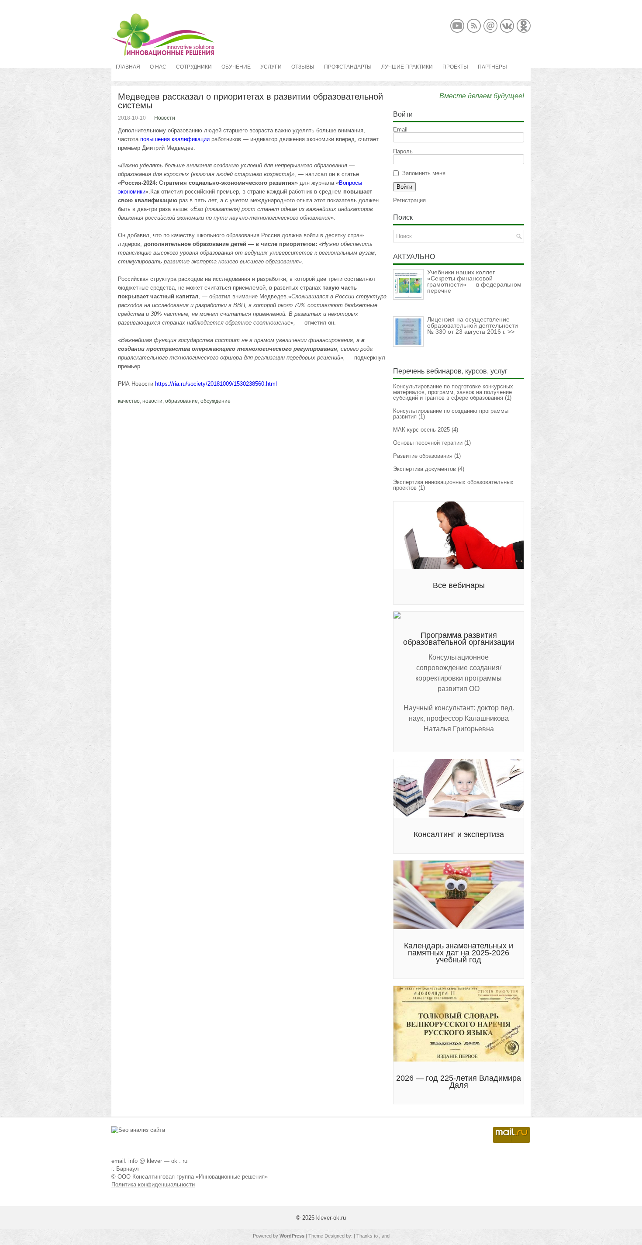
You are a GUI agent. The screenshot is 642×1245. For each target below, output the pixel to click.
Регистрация (409, 200)
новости (152, 401)
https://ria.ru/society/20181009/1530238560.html (216, 383)
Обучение (236, 67)
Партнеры (492, 67)
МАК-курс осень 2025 (421, 429)
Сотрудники (194, 67)
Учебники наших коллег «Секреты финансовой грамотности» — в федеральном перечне (474, 281)
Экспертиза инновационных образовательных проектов (453, 485)
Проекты (455, 67)
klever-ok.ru (331, 1217)
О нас (158, 67)
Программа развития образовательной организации (458, 639)
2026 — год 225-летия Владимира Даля (458, 1081)
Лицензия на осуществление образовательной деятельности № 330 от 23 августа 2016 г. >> (472, 325)
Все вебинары (459, 585)
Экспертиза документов (424, 469)
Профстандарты (348, 67)
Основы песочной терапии (428, 442)
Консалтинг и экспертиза (459, 834)
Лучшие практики (407, 67)
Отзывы (302, 67)
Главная (128, 67)
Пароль (403, 151)
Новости (164, 118)
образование (181, 401)
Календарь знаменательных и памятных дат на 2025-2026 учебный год (458, 952)
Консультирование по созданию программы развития (450, 414)
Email (400, 129)
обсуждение (215, 401)
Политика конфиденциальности (153, 1184)
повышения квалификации (175, 139)
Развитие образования (422, 456)
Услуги (271, 67)
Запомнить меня (423, 173)
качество (129, 401)
